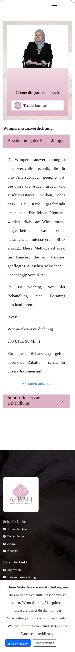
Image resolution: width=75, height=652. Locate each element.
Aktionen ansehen (36, 383)
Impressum (14, 570)
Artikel (11, 543)
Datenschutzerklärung (21, 577)
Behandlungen (16, 536)
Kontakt (12, 551)
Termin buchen (34, 105)
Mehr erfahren (44, 643)
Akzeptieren (18, 644)
